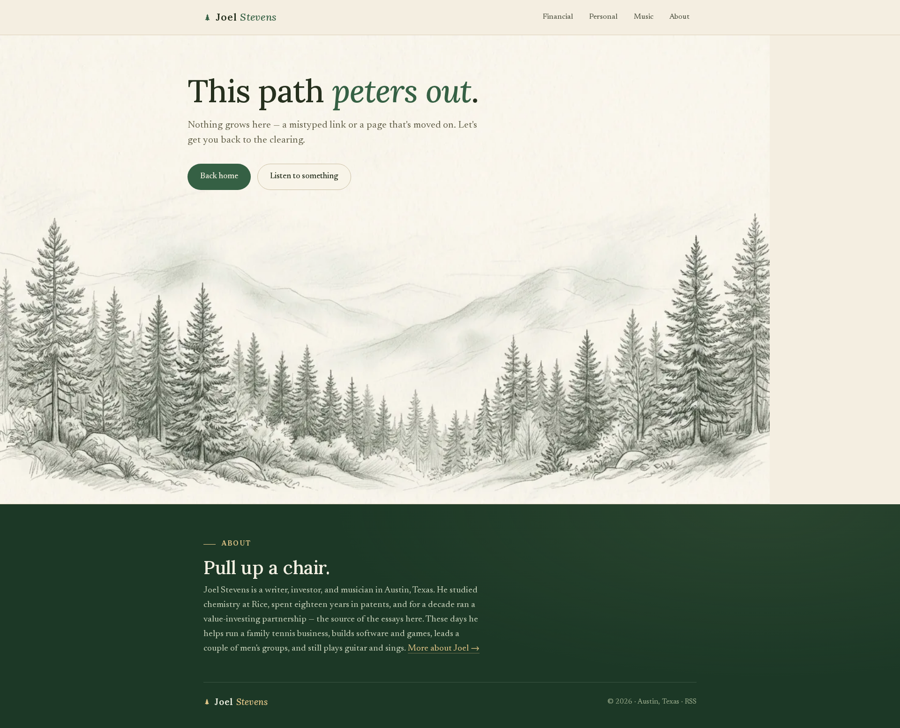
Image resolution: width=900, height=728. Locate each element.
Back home (219, 177)
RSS (691, 701)
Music (643, 17)
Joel (246, 16)
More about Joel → (444, 648)
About (679, 17)
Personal (603, 17)
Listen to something (304, 177)
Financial (558, 17)
